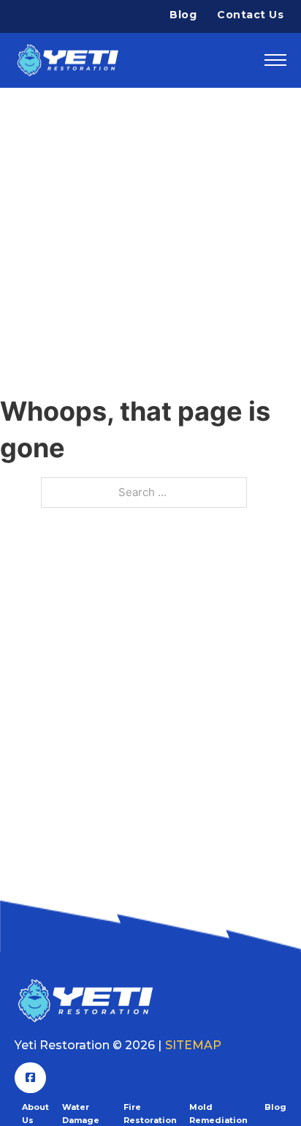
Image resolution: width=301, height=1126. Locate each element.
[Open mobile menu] (275, 60)
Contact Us (250, 14)
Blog (183, 14)
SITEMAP (193, 1045)
